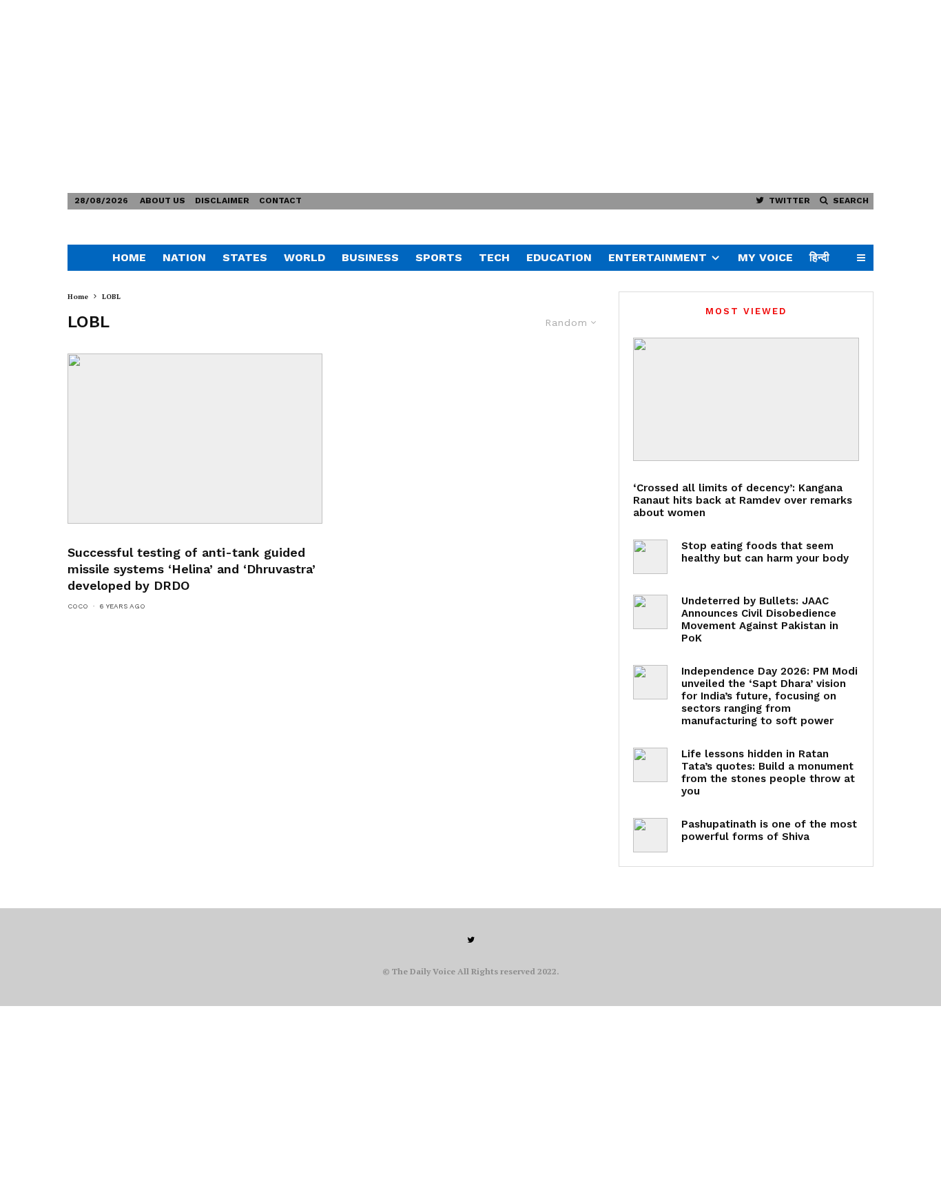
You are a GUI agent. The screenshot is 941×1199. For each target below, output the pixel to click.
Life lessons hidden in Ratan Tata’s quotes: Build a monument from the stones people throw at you (768, 772)
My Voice (765, 257)
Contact (280, 200)
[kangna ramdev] (746, 399)
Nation (184, 257)
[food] (650, 557)
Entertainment (657, 257)
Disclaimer (222, 200)
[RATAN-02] (650, 765)
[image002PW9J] (195, 438)
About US (162, 200)
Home (129, 257)
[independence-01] (650, 682)
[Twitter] (471, 940)
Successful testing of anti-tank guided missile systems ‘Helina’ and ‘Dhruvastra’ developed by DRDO (192, 569)
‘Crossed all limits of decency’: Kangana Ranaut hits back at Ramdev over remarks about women (742, 500)
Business (370, 257)
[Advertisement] (413, 96)
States (245, 257)
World (304, 257)
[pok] (650, 612)
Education (559, 257)
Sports (438, 257)
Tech (494, 257)
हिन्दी (819, 257)
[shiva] (650, 835)
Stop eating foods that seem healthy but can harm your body (765, 552)
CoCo (78, 606)
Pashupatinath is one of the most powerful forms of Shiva (769, 830)
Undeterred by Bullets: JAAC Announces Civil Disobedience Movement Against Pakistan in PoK (759, 619)
